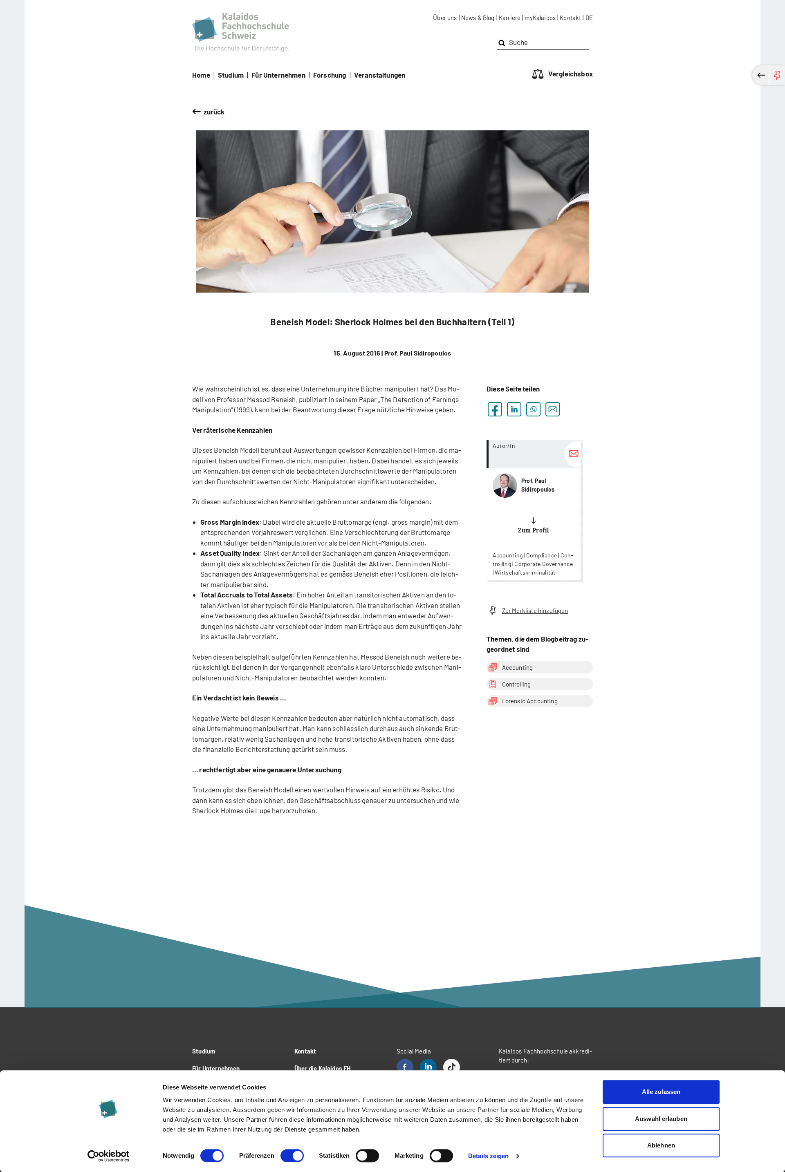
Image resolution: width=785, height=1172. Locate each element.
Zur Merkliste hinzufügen (535, 610)
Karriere (509, 17)
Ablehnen (661, 1145)
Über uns (445, 17)
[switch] (292, 1155)
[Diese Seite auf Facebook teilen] (495, 409)
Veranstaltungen (380, 75)
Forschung (329, 75)
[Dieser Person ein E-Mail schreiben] (572, 454)
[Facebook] (405, 1067)
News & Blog (478, 17)
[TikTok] (451, 1067)
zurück (214, 111)
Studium (231, 75)
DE (589, 17)
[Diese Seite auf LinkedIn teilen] (514, 409)
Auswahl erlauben (661, 1118)
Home (201, 75)
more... (534, 510)
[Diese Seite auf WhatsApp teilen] (533, 409)
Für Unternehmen (278, 75)
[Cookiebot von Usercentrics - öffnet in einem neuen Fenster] (108, 1156)
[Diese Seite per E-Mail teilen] (552, 409)
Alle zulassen (661, 1091)
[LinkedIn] (428, 1067)
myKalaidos (540, 17)
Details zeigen (488, 1155)
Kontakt (570, 17)
